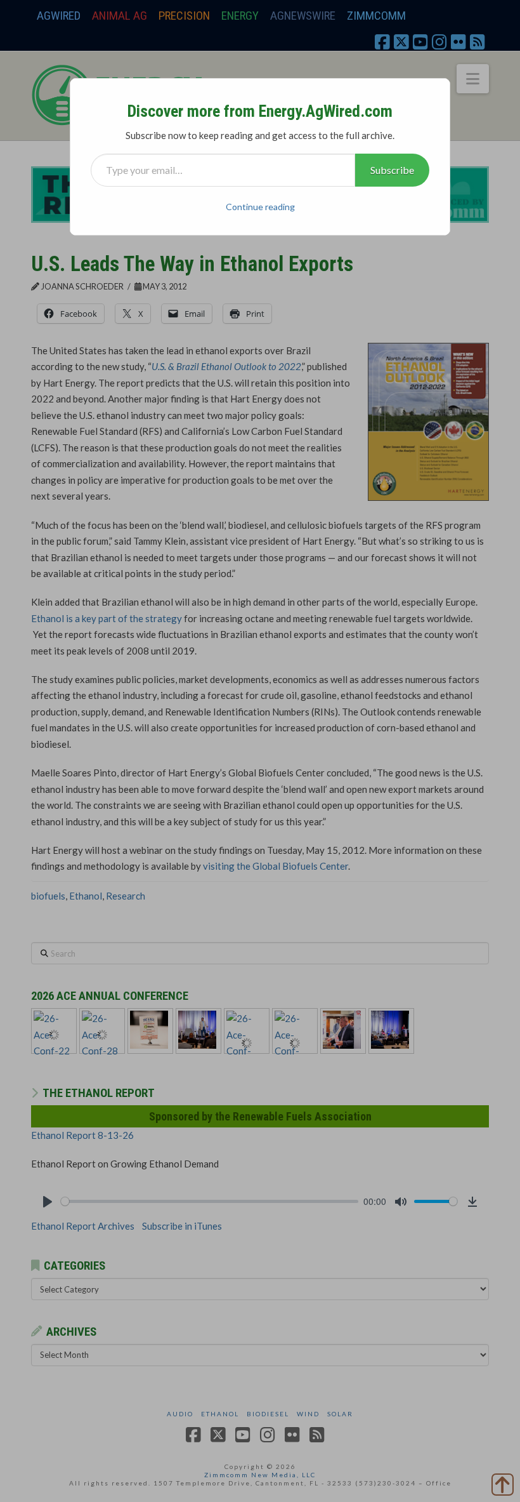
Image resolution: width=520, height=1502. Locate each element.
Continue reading (260, 206)
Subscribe (392, 170)
